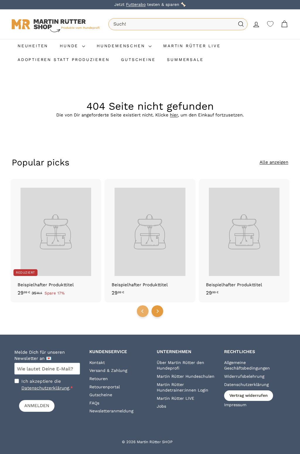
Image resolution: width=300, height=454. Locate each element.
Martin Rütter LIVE (175, 398)
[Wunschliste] (270, 24)
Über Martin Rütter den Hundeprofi (180, 365)
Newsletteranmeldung (111, 411)
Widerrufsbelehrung (244, 376)
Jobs (161, 406)
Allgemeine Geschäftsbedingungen (247, 365)
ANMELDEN (36, 405)
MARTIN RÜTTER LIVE (191, 45)
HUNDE (70, 45)
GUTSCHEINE (138, 59)
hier (174, 115)
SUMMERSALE (185, 59)
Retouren (98, 378)
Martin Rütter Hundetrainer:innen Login (182, 387)
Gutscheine (100, 394)
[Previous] (143, 311)
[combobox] (178, 24)
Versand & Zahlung (108, 370)
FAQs (94, 403)
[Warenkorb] (284, 24)
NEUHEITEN (33, 45)
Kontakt (97, 362)
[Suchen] (241, 24)
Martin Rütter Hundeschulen (185, 376)
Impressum (235, 404)
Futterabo (136, 4)
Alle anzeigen (274, 162)
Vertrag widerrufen (248, 395)
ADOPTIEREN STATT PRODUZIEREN (63, 59)
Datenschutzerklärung (45, 388)
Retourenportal (104, 386)
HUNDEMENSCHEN (122, 45)
